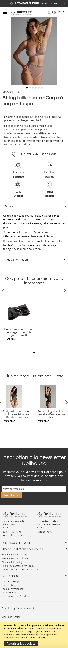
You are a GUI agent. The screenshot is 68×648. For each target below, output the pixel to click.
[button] (26, 87)
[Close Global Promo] (64, 3)
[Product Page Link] (18, 325)
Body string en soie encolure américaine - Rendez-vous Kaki (17, 414)
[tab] (34, 206)
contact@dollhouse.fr (13, 535)
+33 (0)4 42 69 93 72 (46, 531)
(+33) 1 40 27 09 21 (12, 531)
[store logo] (21, 12)
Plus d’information (16, 259)
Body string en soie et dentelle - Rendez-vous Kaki (51, 414)
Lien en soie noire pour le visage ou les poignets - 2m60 (18, 332)
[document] (34, 635)
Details (9, 206)
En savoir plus (40, 637)
